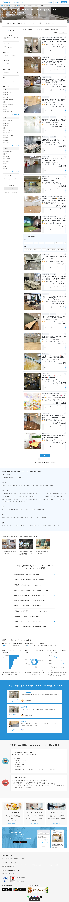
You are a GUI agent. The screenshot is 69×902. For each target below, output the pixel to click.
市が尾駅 (20, 485)
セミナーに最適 (5, 517)
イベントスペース (58, 496)
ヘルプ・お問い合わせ (47, 865)
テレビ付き (56, 525)
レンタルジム (38, 496)
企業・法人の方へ (6, 873)
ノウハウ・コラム (6, 865)
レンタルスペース (13, 5)
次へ (45, 455)
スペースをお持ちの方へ (7, 858)
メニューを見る (11, 823)
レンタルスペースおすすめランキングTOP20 (12, 477)
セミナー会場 (64, 493)
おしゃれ (4, 509)
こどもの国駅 (27, 485)
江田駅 (3, 485)
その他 (28, 501)
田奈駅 (46, 485)
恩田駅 (51, 485)
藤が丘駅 (42, 485)
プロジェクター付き (14, 525)
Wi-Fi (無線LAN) (28, 249)
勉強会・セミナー (29, 243)
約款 (17, 865)
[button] (34, 575)
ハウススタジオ (21, 496)
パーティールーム (39, 493)
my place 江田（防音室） (14, 699)
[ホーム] (6, 2)
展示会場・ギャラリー (33, 499)
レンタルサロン (48, 493)
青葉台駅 (15, 485)
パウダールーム (23, 499)
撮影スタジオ (56, 493)
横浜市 (24, 5)
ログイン (57, 2)
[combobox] (40, 23)
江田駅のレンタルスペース (39, 5)
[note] (41, 897)
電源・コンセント (51, 249)
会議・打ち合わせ (59, 243)
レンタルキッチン (30, 496)
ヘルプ (25, 2)
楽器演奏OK (44, 517)
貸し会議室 (13, 493)
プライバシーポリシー (24, 865)
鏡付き (27, 525)
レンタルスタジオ (22, 493)
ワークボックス (5, 496)
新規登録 (64, 2)
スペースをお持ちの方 (47, 2)
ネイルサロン (15, 499)
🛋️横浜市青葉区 (30, 5)
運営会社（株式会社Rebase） (8, 866)
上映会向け (26, 517)
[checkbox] (4, 92)
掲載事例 (23, 858)
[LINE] (28, 897)
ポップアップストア (6, 501)
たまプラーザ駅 (34, 485)
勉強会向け (13, 517)
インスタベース (6, 5)
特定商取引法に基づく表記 (35, 865)
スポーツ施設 (42, 499)
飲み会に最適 (20, 517)
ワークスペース (30, 493)
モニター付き (33, 525)
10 (50, 459)
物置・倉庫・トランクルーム (18, 501)
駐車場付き (50, 525)
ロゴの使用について (57, 865)
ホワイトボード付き (41, 525)
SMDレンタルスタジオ (14, 714)
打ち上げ (41, 243)
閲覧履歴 (17, 2)
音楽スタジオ (13, 496)
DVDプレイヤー (60, 249)
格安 (9, 509)
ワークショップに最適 (35, 517)
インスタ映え (33, 509)
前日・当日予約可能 (24, 509)
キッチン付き (5, 525)
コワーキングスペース (48, 496)
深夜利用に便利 (40, 509)
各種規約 (13, 865)
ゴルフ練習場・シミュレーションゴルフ (55, 499)
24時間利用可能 (14, 509)
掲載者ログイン (17, 858)
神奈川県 (19, 5)
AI (65, 37)
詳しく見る (33, 823)
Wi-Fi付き (22, 525)
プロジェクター (37, 249)
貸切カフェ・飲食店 (6, 499)
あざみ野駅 (9, 485)
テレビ (44, 249)
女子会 (36, 243)
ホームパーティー (49, 243)
